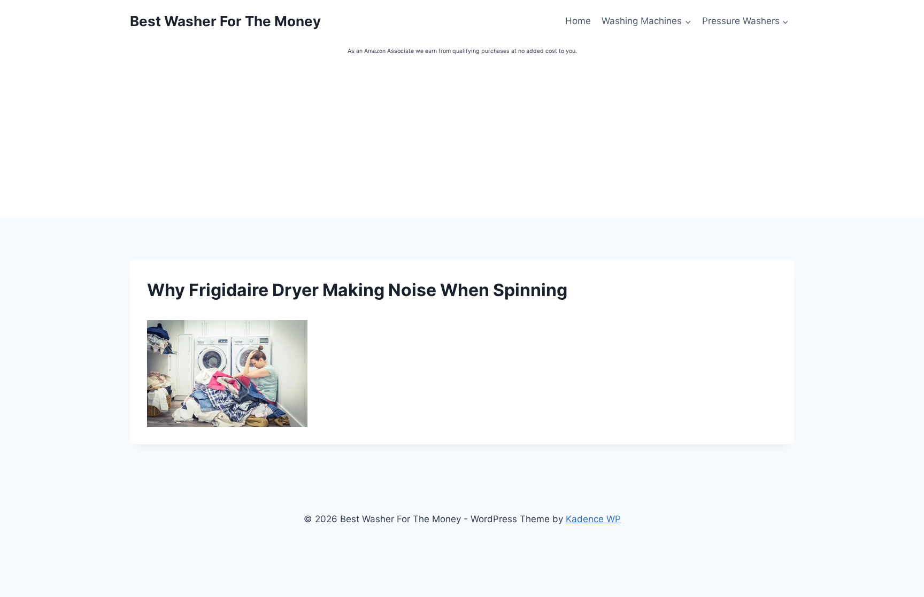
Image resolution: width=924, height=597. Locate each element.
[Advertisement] (462, 137)
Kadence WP (593, 519)
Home (578, 20)
